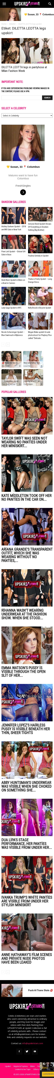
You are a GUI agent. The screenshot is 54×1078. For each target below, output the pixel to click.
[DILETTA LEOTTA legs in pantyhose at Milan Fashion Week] (27, 51)
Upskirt (8, 1066)
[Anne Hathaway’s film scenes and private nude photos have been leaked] (27, 932)
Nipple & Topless (21, 1066)
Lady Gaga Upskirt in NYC (11, 308)
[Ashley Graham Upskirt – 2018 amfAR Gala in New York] (13, 215)
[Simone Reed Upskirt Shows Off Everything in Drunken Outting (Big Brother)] (40, 214)
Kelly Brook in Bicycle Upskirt (39, 308)
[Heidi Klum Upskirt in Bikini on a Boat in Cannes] (13, 269)
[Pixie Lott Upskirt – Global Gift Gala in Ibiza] (13, 242)
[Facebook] (19, 1051)
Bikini (32, 1066)
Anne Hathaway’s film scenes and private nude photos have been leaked (26, 958)
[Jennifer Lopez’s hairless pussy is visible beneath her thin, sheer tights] (27, 702)
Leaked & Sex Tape (23, 1069)
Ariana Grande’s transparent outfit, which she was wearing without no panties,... (27, 555)
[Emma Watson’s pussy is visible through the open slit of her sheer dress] (27, 645)
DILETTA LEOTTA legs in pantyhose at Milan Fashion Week (24, 69)
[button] (50, 4)
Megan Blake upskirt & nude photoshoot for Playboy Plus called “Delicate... (40, 335)
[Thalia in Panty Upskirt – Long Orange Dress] (40, 268)
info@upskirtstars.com (32, 1043)
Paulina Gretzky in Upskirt (38, 256)
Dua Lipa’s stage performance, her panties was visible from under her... (26, 844)
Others (36, 1069)
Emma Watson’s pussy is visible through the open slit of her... (23, 672)
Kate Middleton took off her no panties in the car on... (26, 497)
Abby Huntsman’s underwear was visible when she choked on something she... (26, 786)
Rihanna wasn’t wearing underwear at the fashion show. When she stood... (24, 614)
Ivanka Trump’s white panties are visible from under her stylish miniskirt (26, 901)
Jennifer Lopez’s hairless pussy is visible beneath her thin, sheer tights (25, 729)
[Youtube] (35, 1051)
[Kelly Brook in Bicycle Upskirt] (40, 296)
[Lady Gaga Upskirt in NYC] (13, 296)
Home (3, 24)
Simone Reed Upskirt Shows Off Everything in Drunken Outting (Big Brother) (39, 227)
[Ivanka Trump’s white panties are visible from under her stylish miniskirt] (27, 874)
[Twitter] (27, 1051)
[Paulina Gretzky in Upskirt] (40, 244)
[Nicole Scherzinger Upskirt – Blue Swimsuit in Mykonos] (13, 321)
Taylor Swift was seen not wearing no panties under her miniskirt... (24, 442)
